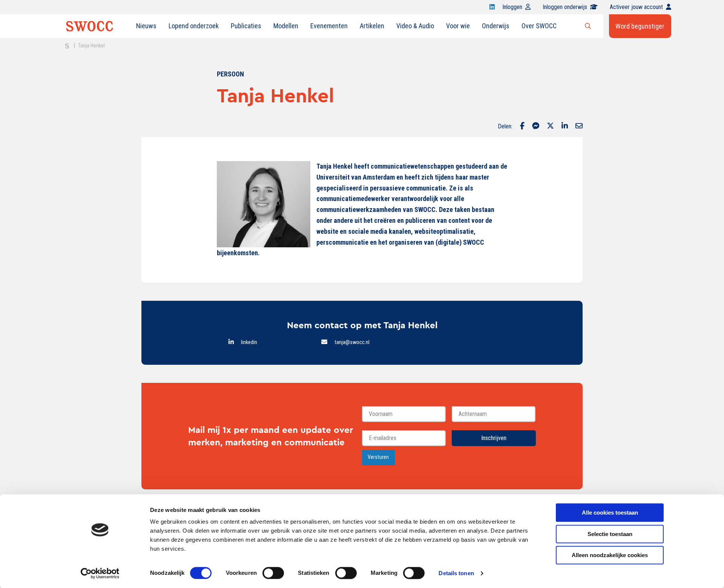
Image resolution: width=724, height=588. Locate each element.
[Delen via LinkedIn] (564, 126)
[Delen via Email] (579, 126)
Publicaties (246, 26)
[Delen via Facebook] (522, 126)
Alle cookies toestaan (610, 512)
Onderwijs (495, 26)
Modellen (285, 26)
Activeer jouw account (636, 7)
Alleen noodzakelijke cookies (610, 555)
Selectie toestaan (609, 534)
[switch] (273, 573)
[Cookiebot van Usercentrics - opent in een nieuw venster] (100, 573)
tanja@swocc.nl (352, 342)
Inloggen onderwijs (565, 7)
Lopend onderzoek (194, 26)
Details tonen (456, 573)
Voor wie (458, 26)
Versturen (378, 457)
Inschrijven (493, 438)
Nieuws (146, 26)
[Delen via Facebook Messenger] (535, 126)
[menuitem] (146, 26)
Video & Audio (415, 26)
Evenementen (329, 26)
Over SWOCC (539, 26)
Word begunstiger (639, 26)
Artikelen (372, 26)
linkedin (249, 342)
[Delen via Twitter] (550, 126)
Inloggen (512, 7)
